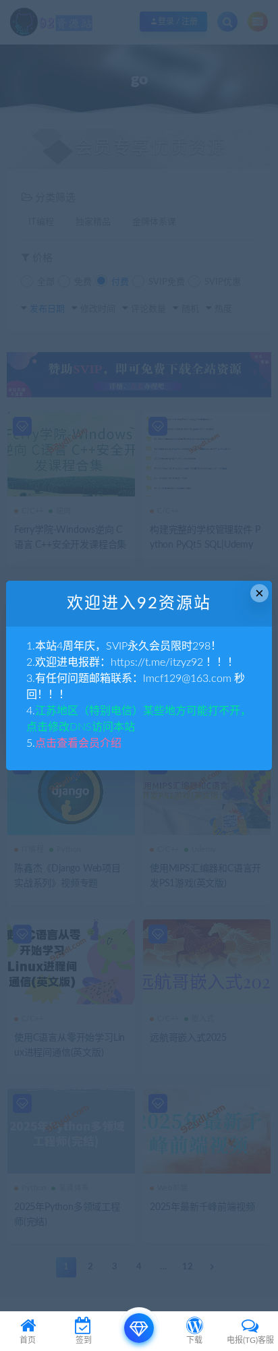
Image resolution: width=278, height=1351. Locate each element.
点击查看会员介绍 (78, 743)
